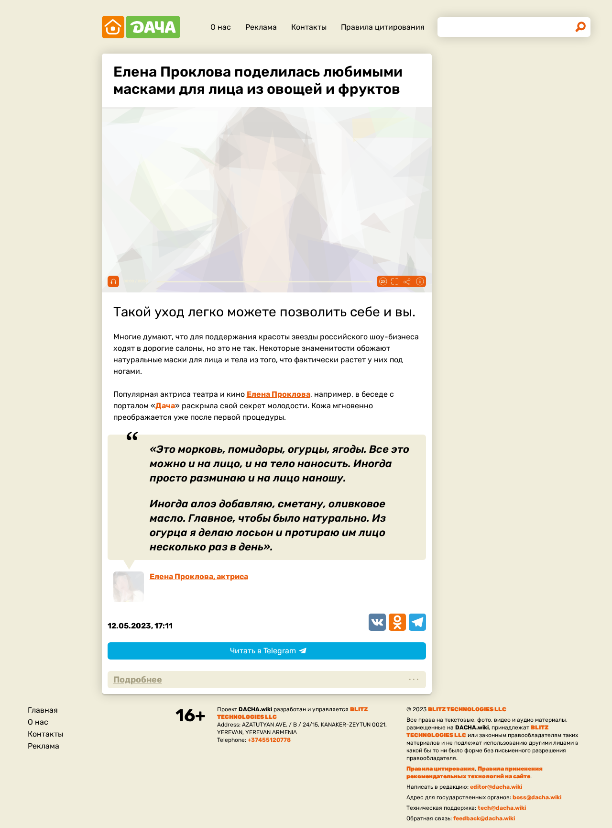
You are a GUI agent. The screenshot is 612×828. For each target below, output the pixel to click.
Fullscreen (395, 281)
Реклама (261, 27)
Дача (165, 405)
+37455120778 (269, 740)
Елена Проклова (278, 394)
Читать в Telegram (263, 650)
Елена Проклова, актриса (199, 576)
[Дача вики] (141, 27)
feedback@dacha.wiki (484, 818)
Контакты (309, 27)
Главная (43, 710)
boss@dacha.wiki (537, 797)
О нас (220, 27)
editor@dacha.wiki (496, 786)
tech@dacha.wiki (502, 808)
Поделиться (407, 281)
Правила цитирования (383, 27)
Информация (420, 281)
